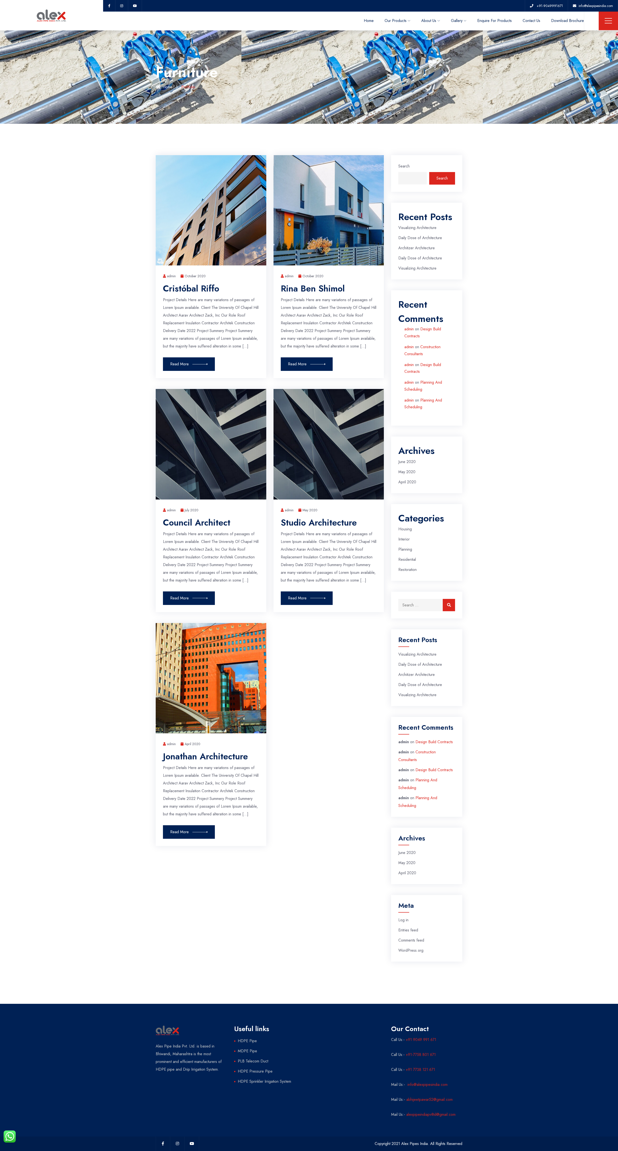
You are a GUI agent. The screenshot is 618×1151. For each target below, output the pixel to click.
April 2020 (192, 744)
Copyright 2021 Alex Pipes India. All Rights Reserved (418, 1143)
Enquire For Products (494, 20)
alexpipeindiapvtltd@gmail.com (431, 1114)
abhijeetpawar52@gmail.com (429, 1099)
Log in (403, 920)
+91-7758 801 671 (421, 1054)
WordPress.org (410, 950)
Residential (407, 559)
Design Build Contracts (434, 742)
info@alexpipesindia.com (427, 1084)
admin (409, 329)
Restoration (407, 569)
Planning (405, 549)
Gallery (457, 20)
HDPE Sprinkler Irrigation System (264, 1081)
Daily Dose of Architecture (420, 238)
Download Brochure (567, 20)
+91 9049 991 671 (421, 1039)
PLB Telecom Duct (253, 1061)
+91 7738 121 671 (420, 1069)
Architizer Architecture (416, 248)
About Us (428, 20)
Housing (405, 529)
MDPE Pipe (247, 1051)
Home (369, 20)
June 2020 (407, 462)
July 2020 (191, 510)
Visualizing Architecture (417, 227)
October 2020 (195, 276)
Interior (404, 539)
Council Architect (196, 522)
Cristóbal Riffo (191, 288)
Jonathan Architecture (205, 756)
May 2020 (309, 510)
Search (404, 166)
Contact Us (531, 20)
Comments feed (411, 940)
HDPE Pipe (247, 1041)
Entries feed (408, 930)
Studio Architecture (319, 522)
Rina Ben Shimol (313, 288)
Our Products (396, 20)
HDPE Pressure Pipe (255, 1071)
